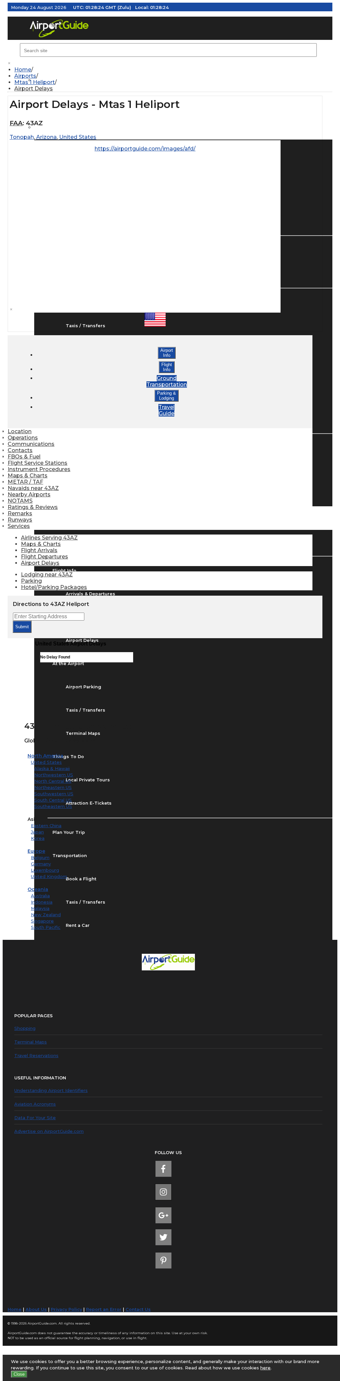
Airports (25, 76)
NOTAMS (20, 501)
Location (20, 431)
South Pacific (45, 927)
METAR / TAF (25, 482)
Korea (37, 838)
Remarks (20, 513)
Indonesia (41, 902)
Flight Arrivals (39, 550)
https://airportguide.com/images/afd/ (145, 149)
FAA (16, 123)
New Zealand (46, 914)
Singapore (42, 921)
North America (45, 756)
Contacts (20, 450)
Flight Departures (44, 556)
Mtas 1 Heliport (34, 82)
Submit (22, 626)
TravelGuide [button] (166, 410)
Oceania (38, 889)
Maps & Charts (27, 475)
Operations (23, 438)
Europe (36, 851)
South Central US (53, 800)
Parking (31, 581)
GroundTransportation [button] (166, 381)
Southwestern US (53, 793)
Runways (20, 520)
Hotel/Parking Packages (54, 587)
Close (19, 1374)
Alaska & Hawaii (52, 768)
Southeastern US (53, 806)
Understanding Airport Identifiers (51, 1090)
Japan (37, 832)
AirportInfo (166, 353)
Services (19, 526)
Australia (40, 895)
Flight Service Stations (37, 463)
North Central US (52, 781)
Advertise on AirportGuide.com (49, 1131)
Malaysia (40, 908)
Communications (31, 444)
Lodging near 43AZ (47, 574)
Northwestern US (53, 774)
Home (22, 69)
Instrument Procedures (39, 469)
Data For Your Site (35, 1117)
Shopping (25, 1028)
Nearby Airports (29, 494)
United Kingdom (49, 876)
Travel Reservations (36, 1055)
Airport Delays (33, 88)
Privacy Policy (66, 1309)
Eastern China (46, 825)
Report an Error (104, 1309)
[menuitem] (173, 69)
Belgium (40, 857)
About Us (36, 1309)
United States (46, 762)
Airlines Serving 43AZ (49, 538)
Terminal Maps (30, 1041)
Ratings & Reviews (33, 507)
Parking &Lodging (166, 396)
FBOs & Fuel (24, 456)
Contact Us (138, 1309)
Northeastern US (53, 787)
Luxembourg (45, 870)
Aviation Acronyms (35, 1104)
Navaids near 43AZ (33, 488)
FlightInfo (166, 367)
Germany (41, 863)
